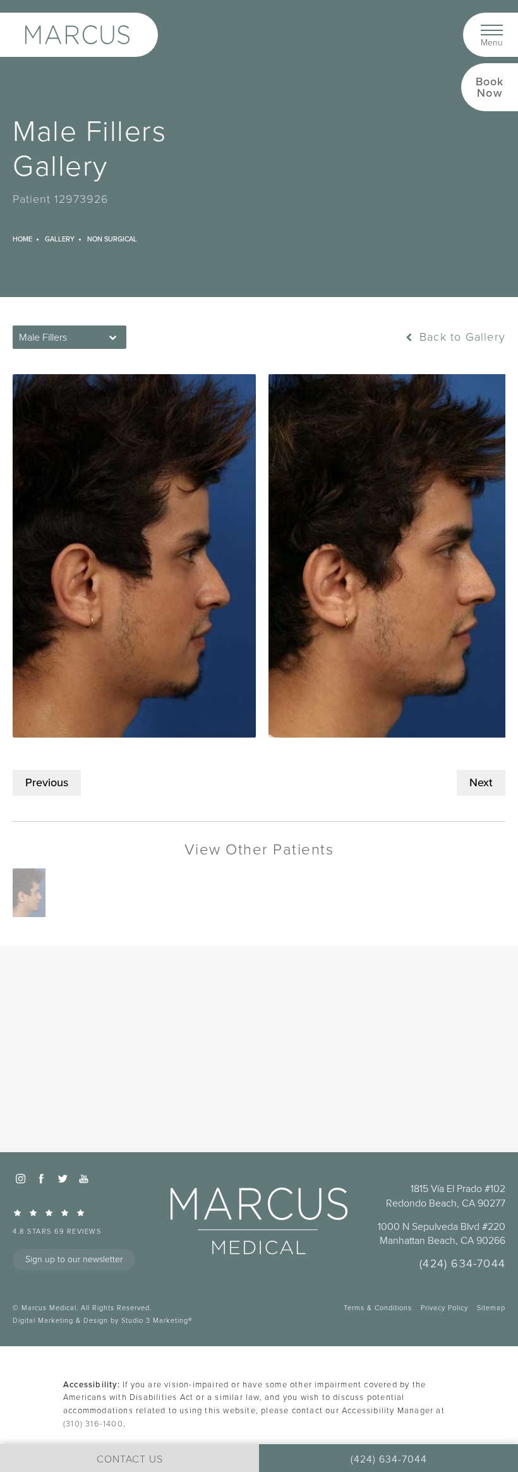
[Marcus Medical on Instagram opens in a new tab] (20, 1178)
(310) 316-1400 (93, 1424)
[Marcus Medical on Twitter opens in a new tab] (62, 1178)
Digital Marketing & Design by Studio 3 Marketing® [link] (102, 1320)
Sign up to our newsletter (74, 1259)
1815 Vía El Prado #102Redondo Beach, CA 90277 (445, 1196)
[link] (92, 1221)
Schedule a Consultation (259, 1103)
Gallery (60, 239)
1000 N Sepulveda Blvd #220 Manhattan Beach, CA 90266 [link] (441, 1234)
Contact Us (259, 1133)
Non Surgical (112, 239)
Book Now (490, 86)
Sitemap (491, 1308)
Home (22, 239)
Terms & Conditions (378, 1308)
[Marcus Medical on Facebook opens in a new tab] (41, 1178)
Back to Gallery (460, 337)
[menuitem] (20, 1178)
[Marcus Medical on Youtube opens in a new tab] (83, 1178)
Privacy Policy (444, 1308)
